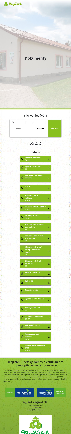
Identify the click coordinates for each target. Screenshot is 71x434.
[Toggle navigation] (63, 4)
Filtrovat (54, 128)
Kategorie (40, 128)
